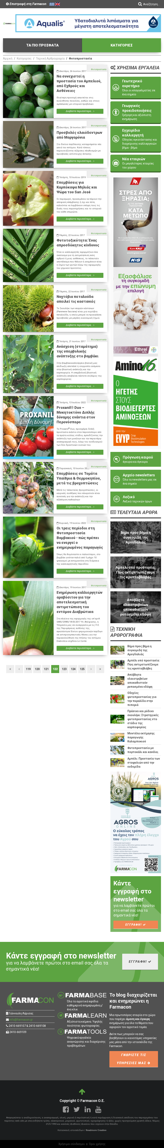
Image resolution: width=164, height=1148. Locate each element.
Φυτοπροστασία (98, 69)
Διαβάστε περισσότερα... (79, 111)
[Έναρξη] (10, 669)
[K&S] (135, 222)
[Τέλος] (100, 669)
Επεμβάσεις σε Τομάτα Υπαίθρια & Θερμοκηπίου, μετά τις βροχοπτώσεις (79, 478)
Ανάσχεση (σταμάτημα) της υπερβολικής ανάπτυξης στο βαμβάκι (77, 351)
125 (82, 669)
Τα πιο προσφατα (42, 45)
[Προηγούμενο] (19, 669)
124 (73, 669)
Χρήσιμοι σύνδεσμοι (71, 1144)
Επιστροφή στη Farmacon (27, 4)
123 (64, 669)
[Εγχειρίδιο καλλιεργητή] (135, 139)
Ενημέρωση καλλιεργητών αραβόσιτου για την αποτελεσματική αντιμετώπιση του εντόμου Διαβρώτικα (79, 602)
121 (46, 669)
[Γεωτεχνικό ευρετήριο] (135, 87)
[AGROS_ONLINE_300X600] (135, 822)
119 (28, 669)
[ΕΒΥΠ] (135, 401)
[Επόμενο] (91, 669)
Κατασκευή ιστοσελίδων (71, 1130)
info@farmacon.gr (21, 1019)
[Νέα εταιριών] (135, 163)
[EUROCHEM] (88, 23)
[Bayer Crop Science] (135, 311)
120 (37, 669)
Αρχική (7, 58)
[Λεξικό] (135, 499)
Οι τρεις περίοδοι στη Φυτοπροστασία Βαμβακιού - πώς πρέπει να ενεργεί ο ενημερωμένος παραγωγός (80, 537)
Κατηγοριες (122, 45)
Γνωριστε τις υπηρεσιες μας (132, 1059)
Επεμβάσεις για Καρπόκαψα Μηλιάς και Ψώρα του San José (77, 187)
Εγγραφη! (134, 924)
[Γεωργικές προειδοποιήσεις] (135, 112)
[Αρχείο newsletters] (135, 479)
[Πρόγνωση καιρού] (135, 459)
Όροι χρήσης (97, 1144)
